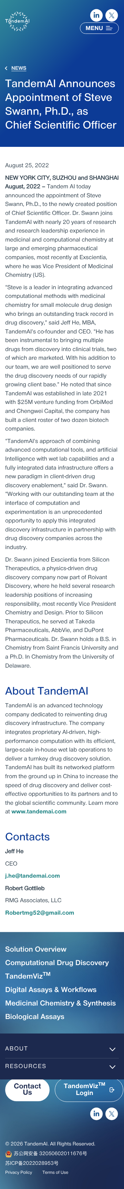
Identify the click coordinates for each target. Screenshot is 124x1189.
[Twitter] (112, 15)
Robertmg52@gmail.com (39, 913)
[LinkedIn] (96, 15)
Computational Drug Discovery (57, 963)
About (16, 1049)
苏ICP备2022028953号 (32, 1163)
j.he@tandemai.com (32, 876)
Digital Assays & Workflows (50, 990)
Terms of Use (55, 1173)
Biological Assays (34, 1017)
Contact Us (27, 1089)
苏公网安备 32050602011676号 (50, 1154)
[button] (89, 1090)
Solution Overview (35, 949)
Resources (25, 1066)
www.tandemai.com (38, 812)
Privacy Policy (18, 1173)
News (18, 68)
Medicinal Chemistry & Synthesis (60, 1003)
